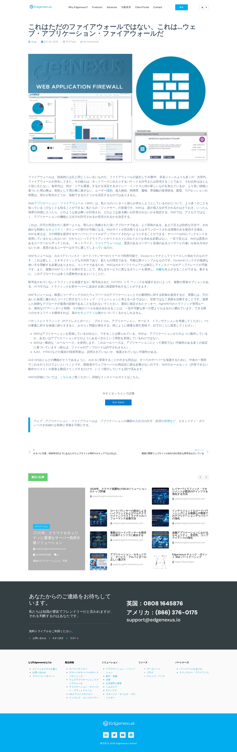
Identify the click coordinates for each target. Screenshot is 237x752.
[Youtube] (123, 735)
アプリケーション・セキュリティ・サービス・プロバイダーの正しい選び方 (128, 557)
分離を (160, 269)
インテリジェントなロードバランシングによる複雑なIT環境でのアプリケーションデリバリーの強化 (190, 514)
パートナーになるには (190, 668)
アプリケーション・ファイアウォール (59, 203)
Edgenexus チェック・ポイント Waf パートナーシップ (189, 556)
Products (97, 7)
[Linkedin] (106, 735)
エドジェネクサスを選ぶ (44, 668)
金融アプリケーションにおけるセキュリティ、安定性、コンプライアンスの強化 (190, 535)
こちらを (66, 377)
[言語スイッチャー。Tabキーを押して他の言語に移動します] (204, 7)
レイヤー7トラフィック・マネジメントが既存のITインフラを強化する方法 (190, 491)
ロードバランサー (78, 668)
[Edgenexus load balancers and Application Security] (118, 723)
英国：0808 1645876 (155, 603)
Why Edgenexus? (78, 7)
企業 (108, 679)
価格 (181, 7)
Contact (157, 7)
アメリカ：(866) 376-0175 (162, 612)
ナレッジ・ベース (156, 676)
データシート (153, 668)
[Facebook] (131, 735)
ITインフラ (111, 690)
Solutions (112, 7)
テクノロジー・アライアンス (194, 672)
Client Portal (142, 7)
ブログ (150, 672)
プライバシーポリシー (43, 676)
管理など (170, 421)
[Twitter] (114, 735)
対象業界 (126, 7)
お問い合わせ (39, 672)
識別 (109, 190)
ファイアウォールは (108, 243)
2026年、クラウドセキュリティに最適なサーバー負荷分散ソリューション (56, 538)
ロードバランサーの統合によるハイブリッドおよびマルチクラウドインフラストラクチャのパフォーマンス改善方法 (128, 514)
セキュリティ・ (56, 229)
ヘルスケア (111, 686)
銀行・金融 (111, 676)
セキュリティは (88, 313)
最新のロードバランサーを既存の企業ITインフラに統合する (128, 534)
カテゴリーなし (41, 526)
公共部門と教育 (114, 683)
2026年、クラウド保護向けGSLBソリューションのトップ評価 (118, 490)
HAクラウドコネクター (81, 694)
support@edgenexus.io (153, 620)
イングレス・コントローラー (84, 697)
